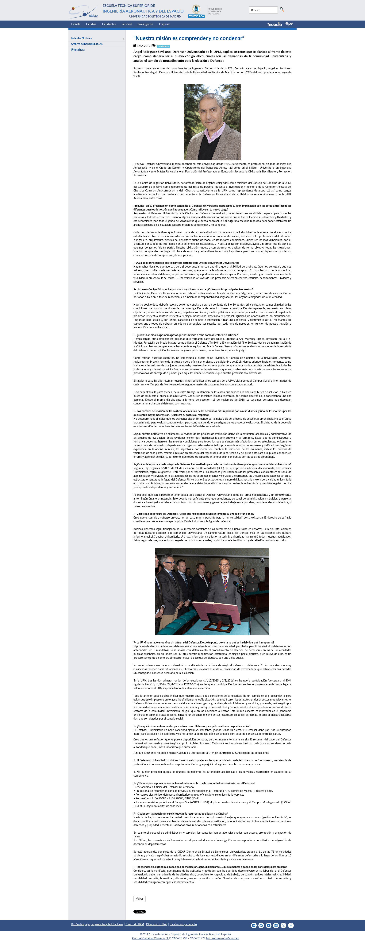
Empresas (164, 24)
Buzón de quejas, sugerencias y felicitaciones (97, 924)
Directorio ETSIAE (156, 924)
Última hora (78, 49)
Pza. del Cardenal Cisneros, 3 (150, 938)
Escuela (75, 24)
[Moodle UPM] (276, 24)
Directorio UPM (134, 924)
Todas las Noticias (81, 38)
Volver (139, 899)
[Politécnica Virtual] (289, 24)
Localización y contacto (183, 924)
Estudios (91, 24)
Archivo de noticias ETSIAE (87, 44)
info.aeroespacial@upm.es (222, 938)
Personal (127, 24)
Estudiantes (109, 24)
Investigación (145, 24)
